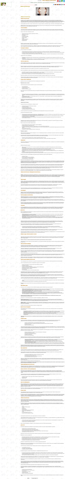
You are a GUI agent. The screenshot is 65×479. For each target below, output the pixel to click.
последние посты (52, 2)
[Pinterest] (64, 4)
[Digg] (57, 4)
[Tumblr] (60, 4)
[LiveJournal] (59, 4)
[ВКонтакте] (53, 4)
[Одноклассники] (54, 4)
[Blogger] (56, 4)
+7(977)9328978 (39, 0)
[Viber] (61, 4)
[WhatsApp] (62, 4)
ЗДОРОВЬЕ (32, 2)
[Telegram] (63, 4)
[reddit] (58, 4)
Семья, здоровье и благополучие (49, 0)
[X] (55, 4)
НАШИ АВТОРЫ (40, 2)
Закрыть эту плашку (34, 478)
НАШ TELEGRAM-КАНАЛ (46, 2)
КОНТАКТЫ (35, 2)
